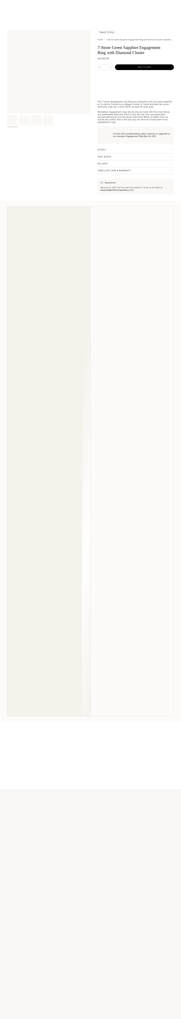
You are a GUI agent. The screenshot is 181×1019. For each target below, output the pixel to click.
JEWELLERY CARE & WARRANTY (114, 170)
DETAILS (102, 149)
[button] (25, 12)
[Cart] (172, 6)
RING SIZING (104, 156)
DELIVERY (103, 163)
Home (100, 40)
